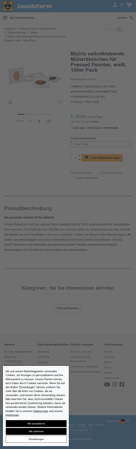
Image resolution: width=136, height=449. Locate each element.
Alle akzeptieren (36, 423)
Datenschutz (40, 411)
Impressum (12, 414)
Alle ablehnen (36, 431)
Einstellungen (36, 439)
